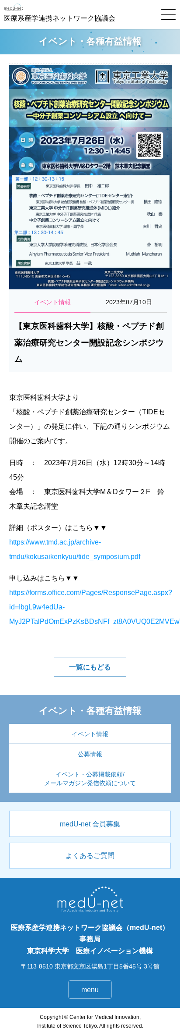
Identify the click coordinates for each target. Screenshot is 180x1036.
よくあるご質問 (90, 855)
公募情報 (90, 754)
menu (90, 989)
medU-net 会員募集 (90, 824)
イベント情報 (90, 733)
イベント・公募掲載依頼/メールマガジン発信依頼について (90, 779)
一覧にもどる (90, 667)
